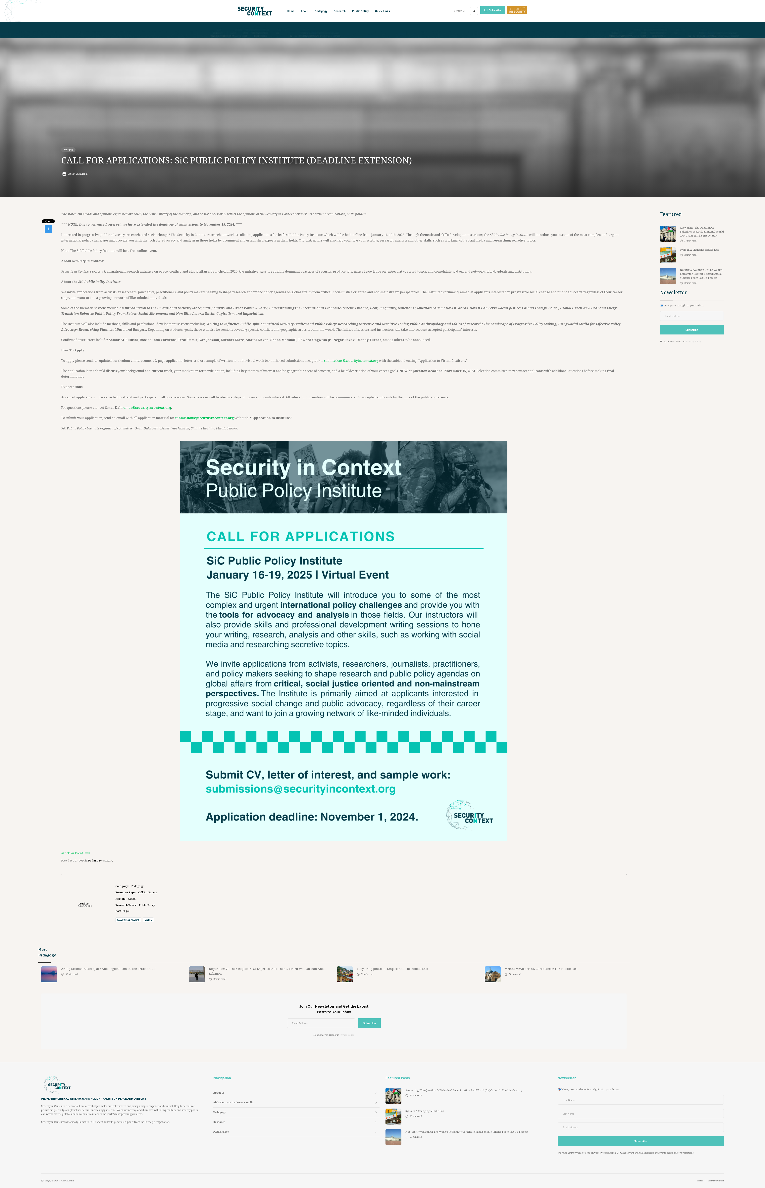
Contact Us (460, 11)
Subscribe (495, 10)
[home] (256, 11)
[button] (305, 11)
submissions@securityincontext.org (351, 361)
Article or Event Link (75, 853)
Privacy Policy (346, 1035)
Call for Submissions (128, 920)
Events (148, 920)
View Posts (85, 906)
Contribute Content (716, 1181)
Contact (700, 1181)
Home (290, 11)
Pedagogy (68, 149)
